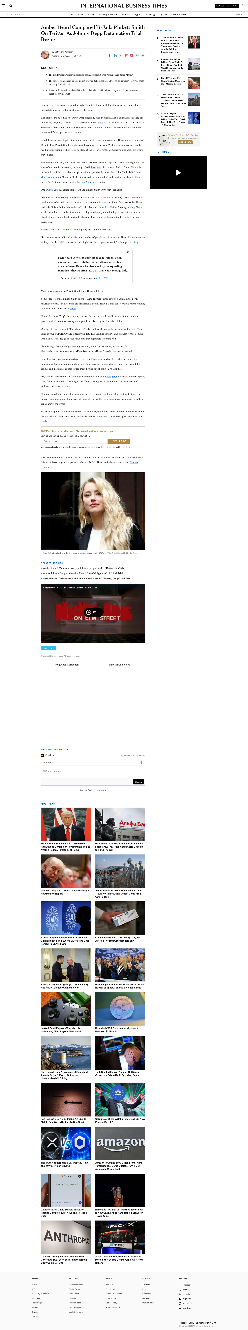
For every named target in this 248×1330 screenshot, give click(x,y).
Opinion (163, 14)
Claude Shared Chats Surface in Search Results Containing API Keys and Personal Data (64, 1212)
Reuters (134, 462)
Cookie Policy (111, 1303)
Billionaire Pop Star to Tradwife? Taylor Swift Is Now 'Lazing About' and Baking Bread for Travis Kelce (119, 1212)
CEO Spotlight (75, 1307)
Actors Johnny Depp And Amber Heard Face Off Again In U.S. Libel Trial (83, 573)
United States (148, 1303)
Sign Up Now (185, 142)
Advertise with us (113, 1307)
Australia (146, 1285)
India (144, 1289)
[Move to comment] (142, 55)
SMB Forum (74, 1294)
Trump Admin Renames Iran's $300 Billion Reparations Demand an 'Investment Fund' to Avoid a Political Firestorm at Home (65, 846)
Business (126, 14)
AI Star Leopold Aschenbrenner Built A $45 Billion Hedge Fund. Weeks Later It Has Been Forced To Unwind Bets (65, 940)
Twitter (49, 189)
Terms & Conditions (114, 1294)
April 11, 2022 (101, 278)
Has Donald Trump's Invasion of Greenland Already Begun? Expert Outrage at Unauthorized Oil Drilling (64, 1075)
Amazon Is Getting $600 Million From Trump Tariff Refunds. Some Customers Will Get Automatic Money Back (119, 1166)
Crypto (137, 14)
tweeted (64, 328)
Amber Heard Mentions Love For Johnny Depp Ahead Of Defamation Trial (84, 568)
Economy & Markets (108, 14)
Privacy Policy (125, 447)
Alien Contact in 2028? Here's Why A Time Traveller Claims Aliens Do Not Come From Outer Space (118, 893)
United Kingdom (149, 1298)
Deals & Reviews (178, 14)
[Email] (137, 55)
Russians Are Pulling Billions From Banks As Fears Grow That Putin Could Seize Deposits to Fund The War (119, 846)
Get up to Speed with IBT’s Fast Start (183, 135)
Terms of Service (108, 447)
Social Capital (74, 1289)
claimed (67, 229)
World (81, 14)
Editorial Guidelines (119, 664)
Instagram (96, 167)
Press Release (75, 1303)
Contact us (110, 1289)
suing (100, 122)
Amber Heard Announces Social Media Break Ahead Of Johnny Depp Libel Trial (87, 579)
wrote (73, 308)
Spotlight (72, 1298)
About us (109, 1285)
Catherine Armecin (64, 52)
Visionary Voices (76, 1285)
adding (131, 207)
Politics (91, 14)
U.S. (72, 14)
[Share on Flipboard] (126, 55)
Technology (150, 14)
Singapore (146, 1294)
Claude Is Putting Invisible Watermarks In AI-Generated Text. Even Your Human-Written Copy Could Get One (65, 1259)
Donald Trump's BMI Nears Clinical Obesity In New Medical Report (173, 81)
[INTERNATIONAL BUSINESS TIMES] (124, 6)
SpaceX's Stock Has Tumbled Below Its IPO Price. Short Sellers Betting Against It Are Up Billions (119, 1259)
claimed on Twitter (107, 207)
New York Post (88, 182)
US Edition (237, 14)
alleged (136, 242)
